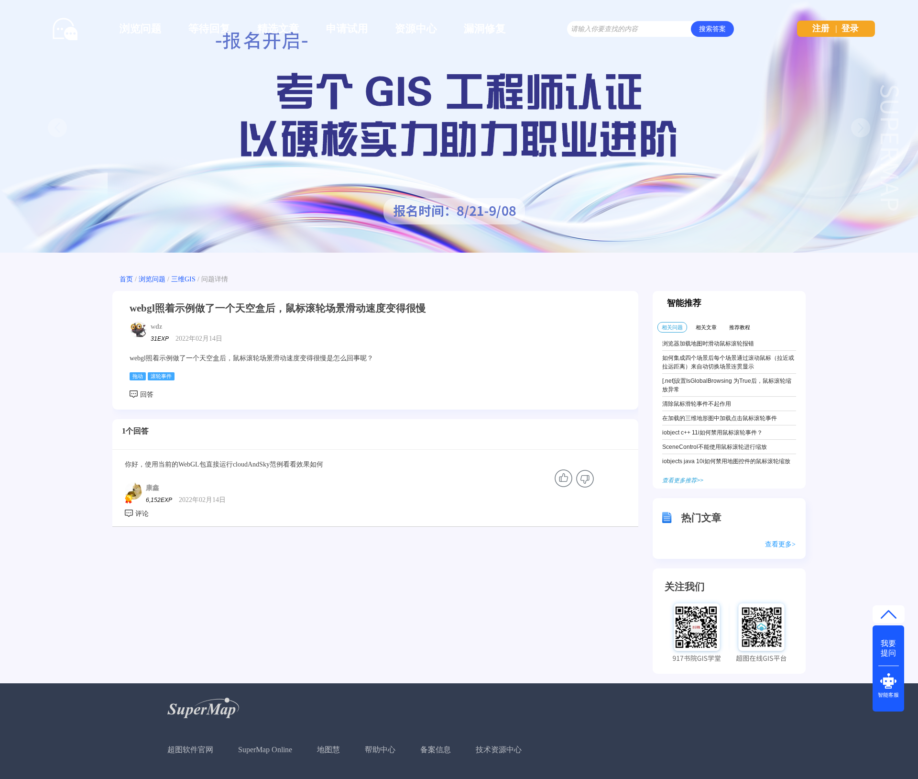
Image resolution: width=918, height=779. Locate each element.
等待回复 (209, 28)
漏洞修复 (485, 28)
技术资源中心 (499, 750)
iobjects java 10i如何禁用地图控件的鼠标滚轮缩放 (726, 461)
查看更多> (780, 544)
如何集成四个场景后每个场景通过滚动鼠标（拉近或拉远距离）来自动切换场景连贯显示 (728, 362)
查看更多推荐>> (682, 480)
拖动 (137, 376)
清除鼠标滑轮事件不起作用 (696, 404)
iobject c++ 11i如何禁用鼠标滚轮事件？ (712, 432)
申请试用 (347, 28)
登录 (850, 28)
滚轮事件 (161, 376)
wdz (156, 326)
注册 (821, 28)
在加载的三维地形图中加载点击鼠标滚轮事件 (719, 418)
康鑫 (152, 487)
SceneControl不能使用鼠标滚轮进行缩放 (714, 447)
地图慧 (328, 750)
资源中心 (416, 28)
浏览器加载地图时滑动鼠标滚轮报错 (708, 343)
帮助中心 (380, 750)
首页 (126, 279)
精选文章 (278, 28)
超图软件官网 (190, 750)
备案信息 (435, 750)
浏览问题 (141, 28)
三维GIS (183, 279)
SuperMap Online (265, 750)
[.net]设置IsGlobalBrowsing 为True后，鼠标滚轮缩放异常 (726, 385)
